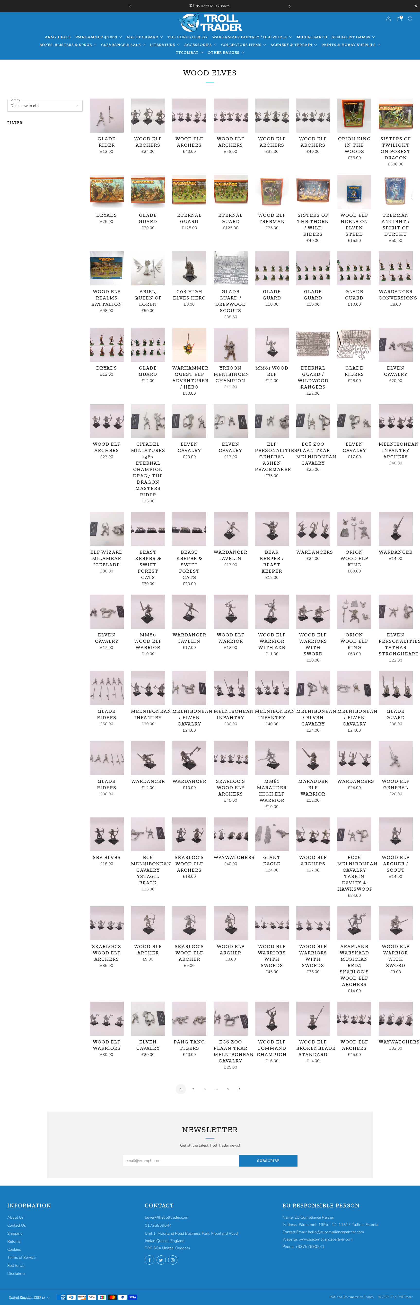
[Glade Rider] (107, 116)
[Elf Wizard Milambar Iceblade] (107, 529)
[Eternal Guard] (189, 192)
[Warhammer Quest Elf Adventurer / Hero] (189, 345)
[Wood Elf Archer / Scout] (396, 834)
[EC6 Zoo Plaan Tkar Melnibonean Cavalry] (313, 421)
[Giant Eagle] (272, 834)
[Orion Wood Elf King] (354, 529)
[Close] (416, 6)
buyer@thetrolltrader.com (166, 1217)
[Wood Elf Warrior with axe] (272, 612)
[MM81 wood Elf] (272, 345)
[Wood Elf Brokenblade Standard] (313, 1019)
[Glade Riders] (354, 345)
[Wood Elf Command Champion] (272, 1019)
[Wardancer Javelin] (231, 529)
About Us (15, 1217)
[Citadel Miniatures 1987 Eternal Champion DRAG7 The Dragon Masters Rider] (148, 421)
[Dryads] (107, 192)
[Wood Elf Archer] (148, 923)
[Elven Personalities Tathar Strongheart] (396, 612)
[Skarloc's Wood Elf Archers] (231, 758)
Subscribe (268, 1160)
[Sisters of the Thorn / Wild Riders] (313, 192)
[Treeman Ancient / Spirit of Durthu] (396, 192)
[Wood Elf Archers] (148, 116)
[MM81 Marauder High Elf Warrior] (272, 758)
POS (333, 1297)
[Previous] (130, 6)
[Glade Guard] (148, 192)
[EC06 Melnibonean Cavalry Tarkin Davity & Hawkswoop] (354, 834)
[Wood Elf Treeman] (272, 192)
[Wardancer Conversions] (396, 268)
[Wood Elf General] (396, 758)
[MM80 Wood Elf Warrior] (148, 612)
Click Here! (228, 6)
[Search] (410, 18)
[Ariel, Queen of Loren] (148, 268)
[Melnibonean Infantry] (148, 688)
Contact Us (16, 1225)
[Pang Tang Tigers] (189, 1019)
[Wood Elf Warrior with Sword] (396, 923)
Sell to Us (15, 1265)
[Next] (290, 6)
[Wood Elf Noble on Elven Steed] (354, 192)
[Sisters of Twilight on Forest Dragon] (396, 116)
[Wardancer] (396, 529)
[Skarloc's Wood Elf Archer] (189, 923)
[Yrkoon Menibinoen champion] (231, 345)
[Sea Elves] (107, 834)
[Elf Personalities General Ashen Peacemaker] (272, 421)
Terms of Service (21, 1257)
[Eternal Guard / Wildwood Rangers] (313, 345)
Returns (14, 1241)
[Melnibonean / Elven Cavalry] (189, 688)
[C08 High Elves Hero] (189, 268)
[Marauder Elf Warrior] (313, 758)
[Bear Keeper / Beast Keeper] (272, 529)
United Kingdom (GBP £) (27, 1297)
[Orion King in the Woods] (354, 116)
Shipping (15, 1233)
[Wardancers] (313, 529)
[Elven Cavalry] (396, 345)
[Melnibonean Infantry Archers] (396, 421)
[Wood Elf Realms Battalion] (107, 268)
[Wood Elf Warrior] (231, 612)
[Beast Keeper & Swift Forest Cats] (148, 529)
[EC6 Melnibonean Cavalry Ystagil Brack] (148, 834)
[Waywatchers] (231, 834)
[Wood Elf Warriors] (107, 1019)
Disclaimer (16, 1273)
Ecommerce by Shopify (358, 1297)
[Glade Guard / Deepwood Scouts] (231, 268)
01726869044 (158, 1225)
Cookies (14, 1249)
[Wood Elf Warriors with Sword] (313, 612)
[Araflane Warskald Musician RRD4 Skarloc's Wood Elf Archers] (354, 923)
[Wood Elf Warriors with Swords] (272, 923)
